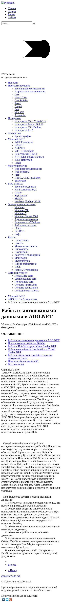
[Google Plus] (10, 599)
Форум (12, 11)
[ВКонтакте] (3, 599)
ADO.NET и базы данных (22, 299)
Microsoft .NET (16, 296)
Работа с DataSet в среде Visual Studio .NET (32, 346)
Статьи (12, 8)
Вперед (12, 564)
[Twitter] (7, 599)
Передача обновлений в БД (23, 361)
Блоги (11, 14)
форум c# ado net (10, 576)
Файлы (12, 17)
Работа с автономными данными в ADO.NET (34, 340)
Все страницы (16, 364)
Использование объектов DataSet (26, 343)
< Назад (12, 570)
